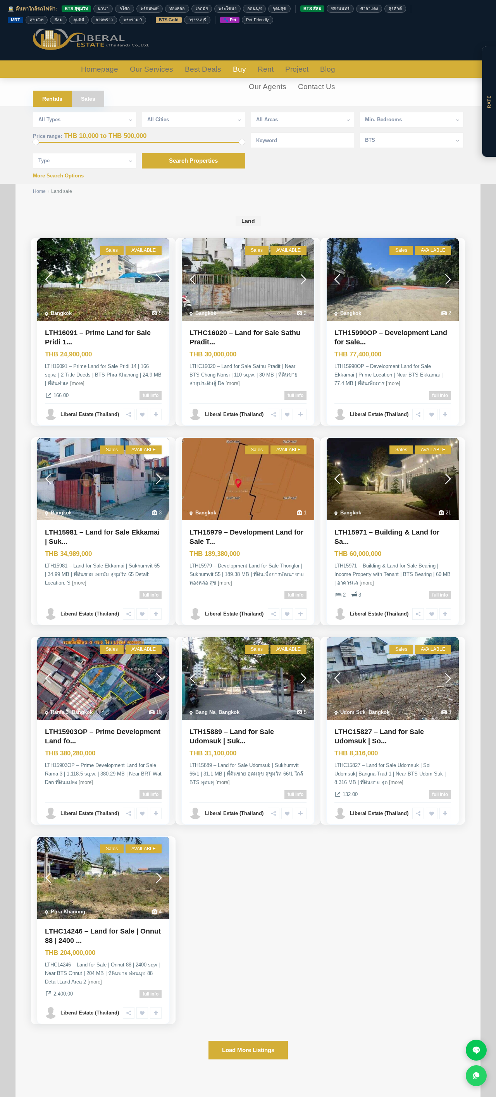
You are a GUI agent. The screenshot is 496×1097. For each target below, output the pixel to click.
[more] (77, 383)
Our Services (151, 69)
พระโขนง (227, 8)
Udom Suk (352, 712)
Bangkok (61, 313)
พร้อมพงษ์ (149, 8)
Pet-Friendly (257, 19)
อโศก (124, 8)
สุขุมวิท (36, 19)
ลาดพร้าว (104, 19)
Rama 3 (60, 712)
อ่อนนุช (254, 8)
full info (150, 395)
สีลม (58, 19)
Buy (239, 69)
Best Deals (203, 69)
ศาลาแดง (369, 8)
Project (296, 69)
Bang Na (205, 712)
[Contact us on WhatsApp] (476, 1075)
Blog (327, 69)
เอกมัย (202, 8)
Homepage (99, 69)
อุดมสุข (279, 8)
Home (39, 191)
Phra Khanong (68, 912)
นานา (103, 8)
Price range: (47, 136)
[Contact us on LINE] (476, 1050)
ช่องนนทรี (340, 8)
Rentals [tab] (52, 99)
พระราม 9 (133, 19)
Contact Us (316, 87)
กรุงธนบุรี (197, 19)
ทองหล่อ (177, 8)
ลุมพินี (78, 19)
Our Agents (267, 87)
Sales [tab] (88, 99)
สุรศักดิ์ (395, 8)
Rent (266, 69)
